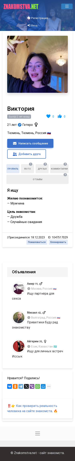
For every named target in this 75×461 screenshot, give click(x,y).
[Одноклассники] (15, 386)
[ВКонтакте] (9, 386)
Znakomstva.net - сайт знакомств (39, 453)
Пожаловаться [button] (37, 242)
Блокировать (58, 242)
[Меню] (67, 6)
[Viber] (32, 386)
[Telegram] (20, 386)
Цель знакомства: (21, 212)
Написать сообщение (33, 143)
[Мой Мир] (43, 386)
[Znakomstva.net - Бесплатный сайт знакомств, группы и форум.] (21, 6)
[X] (26, 386)
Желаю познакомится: (25, 198)
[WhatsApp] (37, 386)
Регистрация (39, 18)
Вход (34, 25)
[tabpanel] (37, 139)
